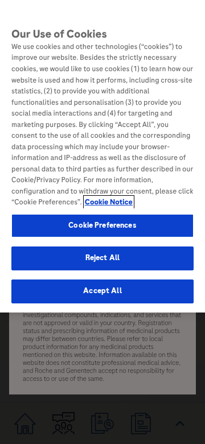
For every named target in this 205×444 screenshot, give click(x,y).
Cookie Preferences (102, 225)
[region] (102, 156)
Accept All (102, 291)
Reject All (102, 258)
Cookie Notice (109, 202)
